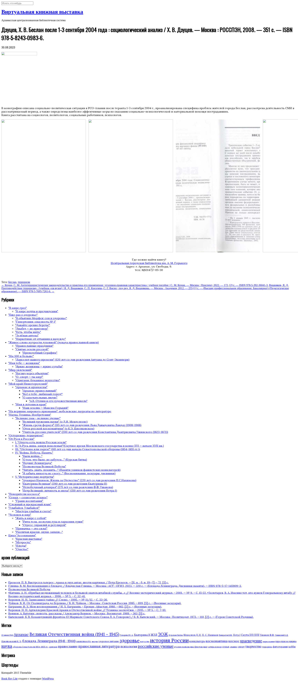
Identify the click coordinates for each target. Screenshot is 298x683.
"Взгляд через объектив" (32, 373)
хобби (292, 646)
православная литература (99, 646)
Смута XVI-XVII (250, 634)
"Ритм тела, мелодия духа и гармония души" (52, 521)
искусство (144, 641)
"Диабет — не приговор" (31, 328)
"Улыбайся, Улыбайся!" (24, 507)
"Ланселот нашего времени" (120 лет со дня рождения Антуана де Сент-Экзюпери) (72, 359)
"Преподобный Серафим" (39, 352)
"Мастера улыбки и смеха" (33, 511)
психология (128, 646)
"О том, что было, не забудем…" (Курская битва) (54, 459)
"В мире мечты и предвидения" (36, 311)
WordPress (48, 678)
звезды (95, 641)
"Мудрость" (23, 542)
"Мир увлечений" (20, 370)
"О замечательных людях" (39, 397)
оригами (53, 646)
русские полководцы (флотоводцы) (190, 647)
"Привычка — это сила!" (31, 528)
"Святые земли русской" (32, 349)
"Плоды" (21, 545)
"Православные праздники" (34, 345)
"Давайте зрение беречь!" (32, 325)
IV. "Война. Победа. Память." (34, 452)
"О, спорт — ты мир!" (29, 376)
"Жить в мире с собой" (30, 518)
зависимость (83, 641)
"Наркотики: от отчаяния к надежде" (40, 339)
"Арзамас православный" (39, 390)
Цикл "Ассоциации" (22, 535)
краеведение (251, 641)
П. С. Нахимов (210, 634)
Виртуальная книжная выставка (42, 12)
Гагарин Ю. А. (126, 635)
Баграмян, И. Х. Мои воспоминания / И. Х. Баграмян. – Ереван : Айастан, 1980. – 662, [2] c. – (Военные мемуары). (85, 606)
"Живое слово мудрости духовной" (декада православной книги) (53, 342)
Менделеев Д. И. (192, 635)
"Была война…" (32, 456)
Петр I (236, 635)
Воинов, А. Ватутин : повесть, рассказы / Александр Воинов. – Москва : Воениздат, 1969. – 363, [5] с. (76, 613)
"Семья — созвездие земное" (28, 497)
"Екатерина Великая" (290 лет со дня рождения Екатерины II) (64, 483)
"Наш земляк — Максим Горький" (45, 407)
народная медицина (285, 641)
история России (169, 640)
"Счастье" (21, 549)
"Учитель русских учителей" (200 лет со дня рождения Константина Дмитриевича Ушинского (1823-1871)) (95, 432)
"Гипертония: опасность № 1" (35, 321)
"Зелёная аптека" (27, 335)
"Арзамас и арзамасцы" (31, 387)
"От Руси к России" (21, 439)
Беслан (12, 282)
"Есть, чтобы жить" (28, 332)
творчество (253, 646)
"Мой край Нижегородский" (28, 383)
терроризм (24, 282)
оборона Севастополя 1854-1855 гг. (30, 646)
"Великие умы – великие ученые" (38, 418)
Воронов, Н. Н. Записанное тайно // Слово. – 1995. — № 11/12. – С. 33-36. (58, 599)
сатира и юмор (215, 647)
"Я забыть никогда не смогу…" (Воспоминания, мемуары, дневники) (68, 473)
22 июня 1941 (7, 635)
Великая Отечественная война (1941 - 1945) (74, 634)
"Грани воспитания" (29, 501)
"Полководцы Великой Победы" (44, 466)
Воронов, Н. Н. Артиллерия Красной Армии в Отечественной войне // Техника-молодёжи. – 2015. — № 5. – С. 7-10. (87, 610)
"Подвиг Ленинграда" (37, 463)
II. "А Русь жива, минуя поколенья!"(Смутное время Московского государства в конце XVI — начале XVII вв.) (89, 445)
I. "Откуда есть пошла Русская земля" (41, 442)
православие (68, 646)
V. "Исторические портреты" (34, 476)
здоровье (130, 640)
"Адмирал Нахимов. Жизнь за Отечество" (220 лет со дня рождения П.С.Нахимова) (79, 480)
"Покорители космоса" (24, 494)
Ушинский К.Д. (281, 635)
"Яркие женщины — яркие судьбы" (39, 366)
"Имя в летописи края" (31, 404)
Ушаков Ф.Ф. (267, 634)
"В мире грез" (17, 308)
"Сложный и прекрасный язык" (29, 504)
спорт (241, 646)
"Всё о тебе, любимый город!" (42, 394)
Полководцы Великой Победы (29, 589)
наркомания (269, 641)
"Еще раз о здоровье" (23, 314)
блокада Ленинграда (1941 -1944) (49, 641)
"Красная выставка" (28, 538)
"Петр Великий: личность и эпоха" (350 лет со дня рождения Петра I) (69, 490)
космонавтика (217, 641)
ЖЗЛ (154, 634)
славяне (233, 647)
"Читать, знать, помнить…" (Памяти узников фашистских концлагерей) (71, 470)
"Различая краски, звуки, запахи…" (39, 532)
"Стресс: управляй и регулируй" (44, 525)
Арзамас (21, 634)
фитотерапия (280, 646)
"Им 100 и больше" (21, 356)
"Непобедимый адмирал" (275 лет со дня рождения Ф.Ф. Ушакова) (67, 487)
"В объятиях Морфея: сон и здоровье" (41, 318)
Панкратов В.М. (225, 635)
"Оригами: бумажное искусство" (37, 380)
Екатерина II (142, 634)
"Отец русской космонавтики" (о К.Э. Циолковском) (58, 428)
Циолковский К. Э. (11, 641)
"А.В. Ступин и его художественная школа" (58, 401)
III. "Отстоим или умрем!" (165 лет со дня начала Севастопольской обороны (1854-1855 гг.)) (77, 449)
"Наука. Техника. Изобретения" (29, 414)
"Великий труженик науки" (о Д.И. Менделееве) (54, 421)
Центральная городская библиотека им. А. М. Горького (149, 263)
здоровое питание (108, 641)
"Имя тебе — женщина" (24, 363)
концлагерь (197, 641)
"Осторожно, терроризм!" (26, 435)
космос (234, 641)
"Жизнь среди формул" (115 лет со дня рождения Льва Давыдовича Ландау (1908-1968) (81, 425)
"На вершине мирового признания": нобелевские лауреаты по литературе (59, 411)
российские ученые (155, 646)
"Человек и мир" (19, 514)
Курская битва (176, 635)
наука (6, 646)
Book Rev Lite (9, 678)
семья (225, 646)
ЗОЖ (163, 634)
